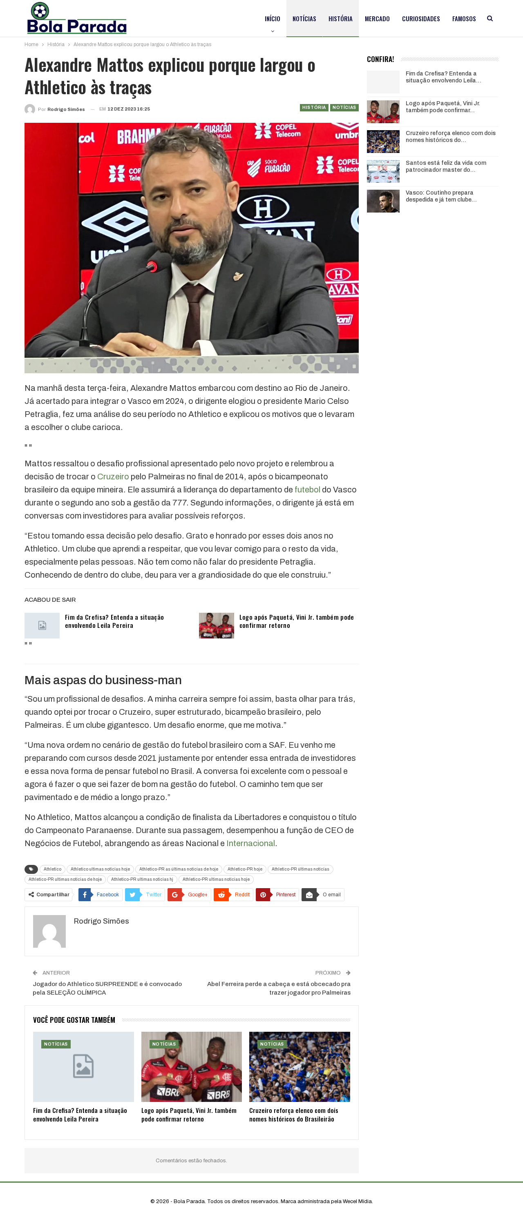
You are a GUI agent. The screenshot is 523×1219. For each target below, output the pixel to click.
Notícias (304, 18)
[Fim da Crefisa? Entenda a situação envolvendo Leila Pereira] (42, 626)
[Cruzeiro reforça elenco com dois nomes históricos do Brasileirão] (299, 1067)
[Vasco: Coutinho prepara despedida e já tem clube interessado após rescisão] (383, 201)
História (341, 18)
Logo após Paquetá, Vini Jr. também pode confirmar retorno (296, 620)
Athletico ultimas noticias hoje (100, 869)
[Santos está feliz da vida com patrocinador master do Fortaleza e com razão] (383, 171)
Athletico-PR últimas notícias (300, 869)
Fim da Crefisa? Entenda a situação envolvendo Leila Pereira (114, 620)
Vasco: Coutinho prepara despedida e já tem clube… (441, 196)
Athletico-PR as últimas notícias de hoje (178, 869)
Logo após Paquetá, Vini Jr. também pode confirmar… (443, 106)
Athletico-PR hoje (245, 869)
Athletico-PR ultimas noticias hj (142, 879)
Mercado (377, 18)
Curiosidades (421, 18)
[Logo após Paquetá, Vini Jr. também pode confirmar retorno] (216, 626)
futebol (307, 489)
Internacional (250, 843)
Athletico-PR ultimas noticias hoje (216, 879)
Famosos (464, 18)
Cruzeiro (113, 476)
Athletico (52, 869)
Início (272, 18)
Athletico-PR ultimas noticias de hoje (65, 879)
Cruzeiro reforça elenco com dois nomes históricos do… (451, 136)
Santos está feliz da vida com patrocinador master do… (446, 166)
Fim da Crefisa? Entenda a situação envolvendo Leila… (443, 77)
